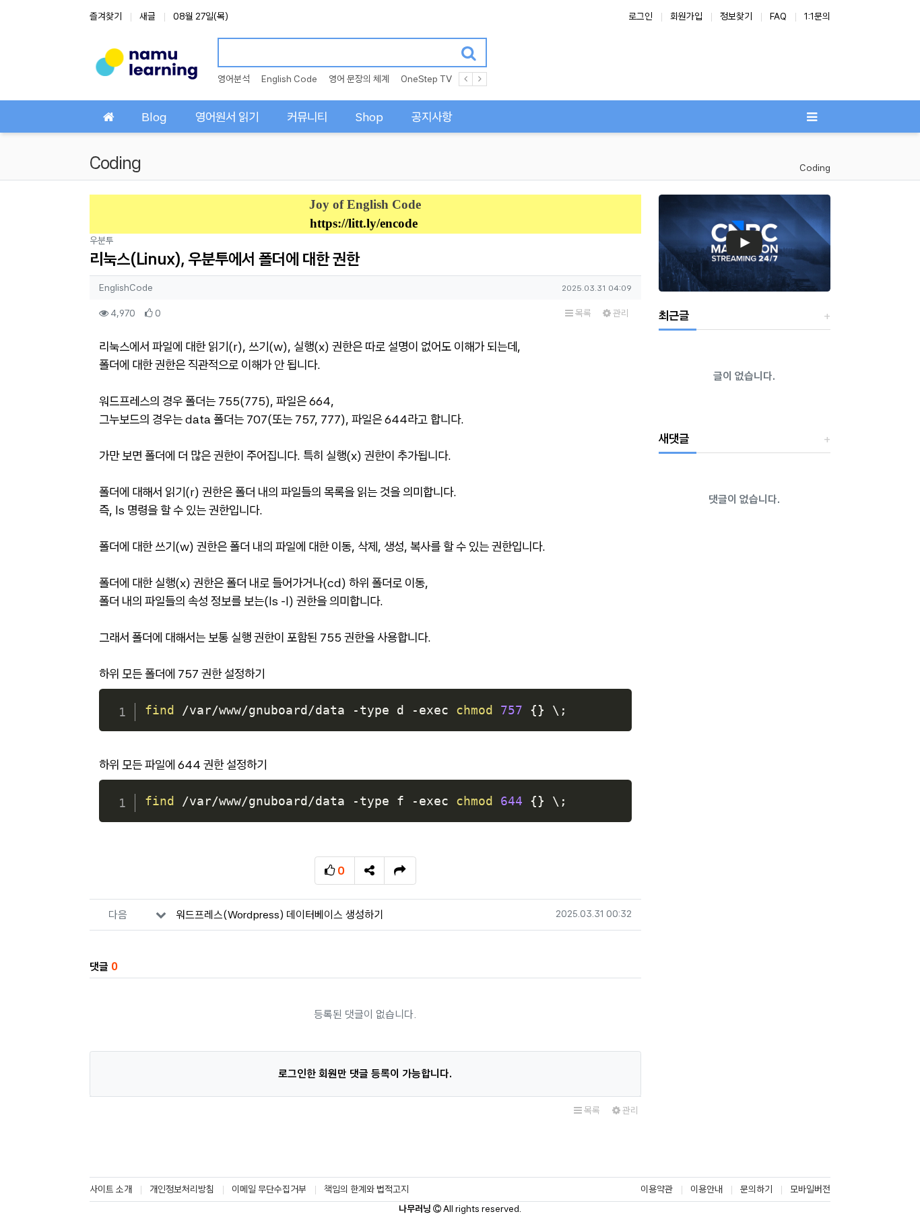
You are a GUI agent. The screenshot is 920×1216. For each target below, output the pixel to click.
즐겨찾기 (106, 16)
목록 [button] (582, 313)
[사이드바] (811, 116)
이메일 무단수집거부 (269, 1189)
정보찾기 (736, 16)
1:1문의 (817, 16)
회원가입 (686, 16)
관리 (620, 313)
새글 (147, 16)
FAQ (778, 16)
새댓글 (674, 439)
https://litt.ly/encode (364, 223)
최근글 (674, 315)
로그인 (640, 16)
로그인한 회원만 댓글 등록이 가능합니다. (365, 1073)
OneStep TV (426, 78)
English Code (289, 78)
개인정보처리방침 (182, 1189)
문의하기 (756, 1189)
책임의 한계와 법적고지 (366, 1189)
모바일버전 (810, 1189)
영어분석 (234, 78)
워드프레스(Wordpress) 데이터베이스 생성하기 (279, 914)
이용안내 (706, 1189)
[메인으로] (108, 116)
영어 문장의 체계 (359, 78)
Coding (814, 167)
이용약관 (656, 1189)
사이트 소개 (111, 1189)
